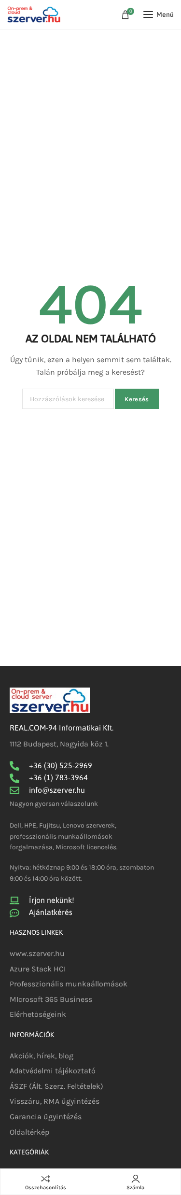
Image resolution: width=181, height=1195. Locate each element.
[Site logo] (33, 15)
